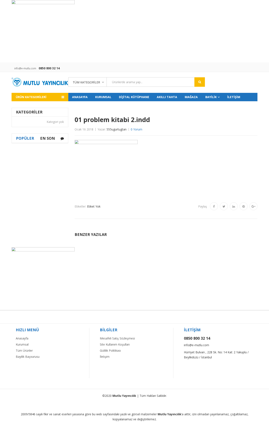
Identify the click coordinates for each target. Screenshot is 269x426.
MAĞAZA (191, 97)
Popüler (25, 138)
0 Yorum (136, 129)
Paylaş (202, 206)
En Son (47, 138)
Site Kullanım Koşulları (115, 344)
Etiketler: (80, 206)
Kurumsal (22, 344)
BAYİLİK (211, 97)
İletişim (104, 357)
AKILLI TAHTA (167, 97)
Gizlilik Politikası (110, 350)
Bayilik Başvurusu (28, 357)
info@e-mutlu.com (25, 68)
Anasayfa (22, 338)
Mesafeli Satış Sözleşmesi (117, 338)
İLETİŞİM (233, 97)
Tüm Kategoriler (86, 82)
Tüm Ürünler (24, 350)
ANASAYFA (80, 97)
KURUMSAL (103, 97)
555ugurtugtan (117, 129)
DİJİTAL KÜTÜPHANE (134, 97)
